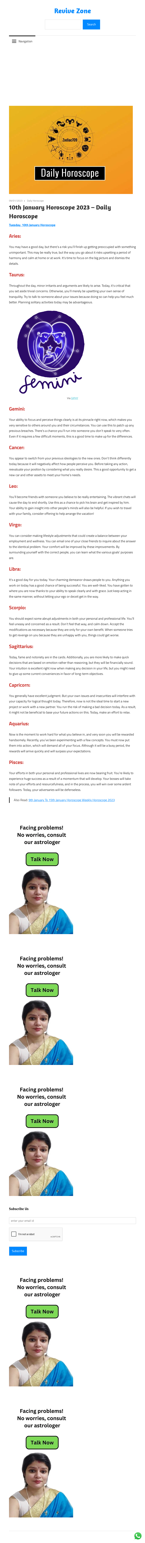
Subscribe (18, 1251)
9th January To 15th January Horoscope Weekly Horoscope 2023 (72, 800)
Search (91, 24)
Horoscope (47, 225)
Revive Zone (72, 10)
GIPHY (74, 398)
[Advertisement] (72, 73)
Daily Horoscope (35, 200)
